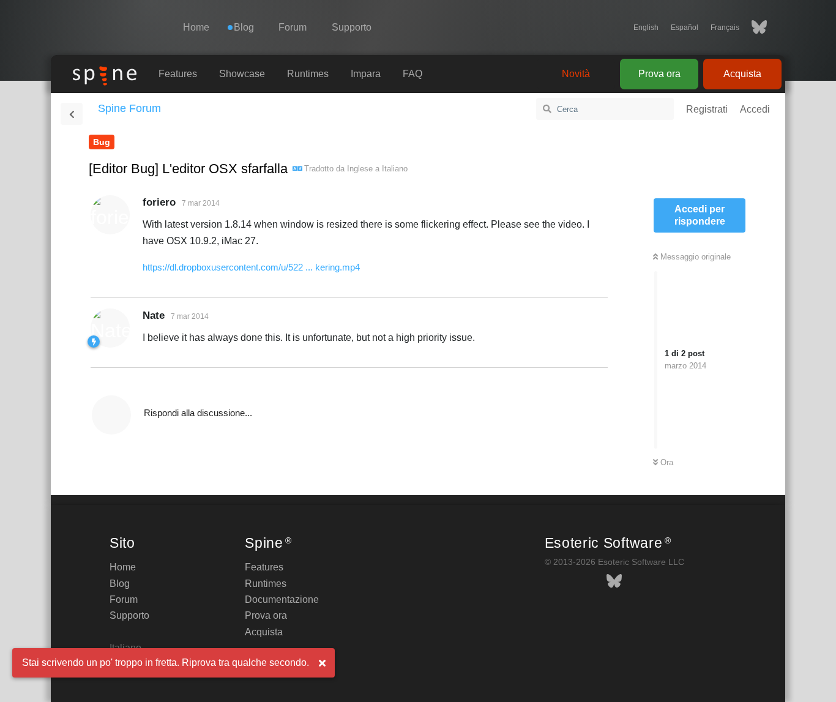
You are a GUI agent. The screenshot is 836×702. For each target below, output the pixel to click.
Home (196, 27)
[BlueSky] (753, 27)
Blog (120, 583)
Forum (292, 27)
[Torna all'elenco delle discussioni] (72, 114)
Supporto (351, 27)
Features (178, 74)
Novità (576, 74)
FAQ (412, 74)
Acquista (742, 74)
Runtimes (308, 74)
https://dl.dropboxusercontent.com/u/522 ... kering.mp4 (251, 267)
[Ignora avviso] (322, 663)
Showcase (242, 74)
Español (684, 27)
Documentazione (282, 599)
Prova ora (659, 74)
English (646, 27)
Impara (366, 74)
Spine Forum (129, 108)
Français (725, 27)
